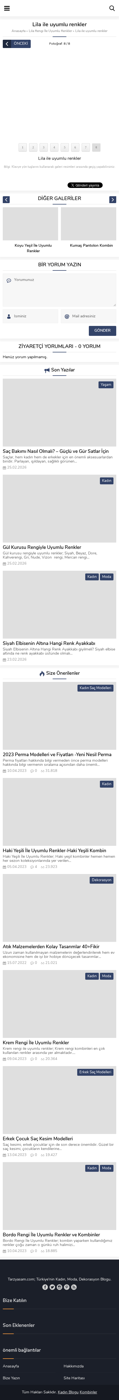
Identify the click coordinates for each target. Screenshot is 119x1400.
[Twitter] (52, 1287)
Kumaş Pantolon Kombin (91, 246)
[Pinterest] (66, 1287)
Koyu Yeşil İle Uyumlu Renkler (33, 248)
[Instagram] (59, 1287)
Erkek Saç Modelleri (95, 1072)
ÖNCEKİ (21, 44)
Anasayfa (18, 31)
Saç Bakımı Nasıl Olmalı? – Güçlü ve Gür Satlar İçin (56, 451)
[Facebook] (45, 1287)
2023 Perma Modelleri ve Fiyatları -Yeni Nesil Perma (57, 755)
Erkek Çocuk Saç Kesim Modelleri (38, 1139)
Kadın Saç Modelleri (95, 688)
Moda (106, 577)
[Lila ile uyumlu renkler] (59, 96)
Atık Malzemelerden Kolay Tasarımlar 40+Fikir (51, 947)
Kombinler (88, 1392)
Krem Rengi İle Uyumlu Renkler (36, 1043)
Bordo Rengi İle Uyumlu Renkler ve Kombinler (51, 1235)
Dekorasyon (101, 880)
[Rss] (74, 1287)
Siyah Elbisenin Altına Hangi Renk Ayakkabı (49, 643)
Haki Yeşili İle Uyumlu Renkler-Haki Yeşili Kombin (54, 851)
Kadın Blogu (68, 1392)
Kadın (106, 481)
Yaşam (106, 385)
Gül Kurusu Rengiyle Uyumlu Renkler (42, 547)
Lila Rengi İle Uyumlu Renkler (50, 31)
